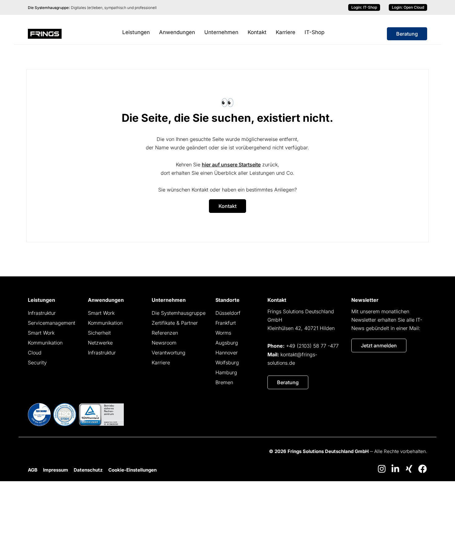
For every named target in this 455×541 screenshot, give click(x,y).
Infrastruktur (42, 313)
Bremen (224, 382)
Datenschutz (88, 470)
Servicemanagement (51, 323)
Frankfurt (225, 323)
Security (37, 362)
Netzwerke (100, 343)
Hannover (226, 353)
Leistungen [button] (136, 32)
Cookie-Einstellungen (132, 470)
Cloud (34, 353)
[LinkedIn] (395, 468)
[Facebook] (422, 468)
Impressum (55, 470)
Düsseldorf (227, 313)
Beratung (407, 34)
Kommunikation (45, 343)
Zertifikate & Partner (175, 323)
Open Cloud (408, 7)
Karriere (285, 32)
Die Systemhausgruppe (179, 313)
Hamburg (226, 372)
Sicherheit (99, 333)
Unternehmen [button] (221, 32)
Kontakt (257, 32)
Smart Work (41, 333)
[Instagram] (381, 468)
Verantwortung (168, 353)
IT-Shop (364, 7)
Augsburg (226, 343)
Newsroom (164, 343)
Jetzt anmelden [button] (379, 345)
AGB (32, 470)
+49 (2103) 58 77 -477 (312, 346)
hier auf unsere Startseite (231, 164)
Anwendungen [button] (177, 32)
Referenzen (165, 333)
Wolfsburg (227, 362)
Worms (223, 333)
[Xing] (409, 468)
